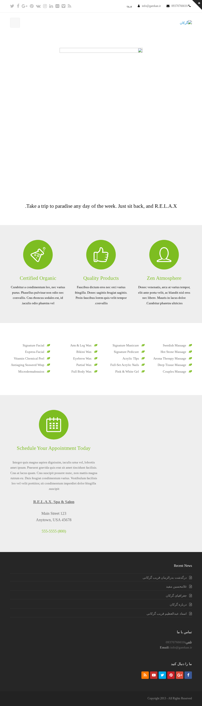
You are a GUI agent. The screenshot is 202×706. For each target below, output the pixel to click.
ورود (129, 6)
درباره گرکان (178, 604)
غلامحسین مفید (176, 586)
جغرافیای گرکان (176, 595)
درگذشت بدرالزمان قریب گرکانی (165, 577)
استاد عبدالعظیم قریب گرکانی (167, 613)
